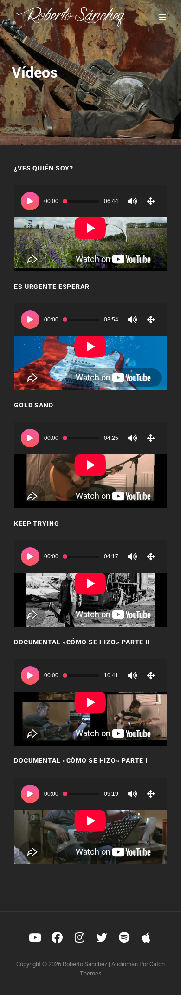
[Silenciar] (132, 201)
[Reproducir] (30, 201)
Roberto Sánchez (85, 964)
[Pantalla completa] (151, 201)
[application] (90, 228)
